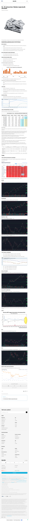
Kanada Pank (12, 482)
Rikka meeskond (17, 451)
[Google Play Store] (25, 460)
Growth (16, 425)
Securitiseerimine (17, 437)
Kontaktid (3, 453)
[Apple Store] (26, 460)
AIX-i (16, 478)
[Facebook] (14, 462)
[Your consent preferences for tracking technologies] (27, 519)
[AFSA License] (5, 496)
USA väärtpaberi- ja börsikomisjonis (22, 480)
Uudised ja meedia (4, 454)
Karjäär (16, 452)
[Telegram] (23, 462)
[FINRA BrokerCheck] (11, 496)
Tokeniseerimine (17, 438)
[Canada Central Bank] (10, 496)
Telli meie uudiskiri (6, 409)
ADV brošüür (16, 465)
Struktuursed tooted (4, 429)
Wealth (16, 426)
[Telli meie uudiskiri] (26, 412)
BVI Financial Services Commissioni (15, 479)
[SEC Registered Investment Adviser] (7, 496)
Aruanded (16, 457)
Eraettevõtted (3, 421)
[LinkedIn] (6, 462)
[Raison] (14, 1)
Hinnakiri (16, 420)
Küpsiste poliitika (4, 468)
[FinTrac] (8, 496)
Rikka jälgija (3, 426)
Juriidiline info (3, 465)
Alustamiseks (14, 472)
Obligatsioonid (3, 420)
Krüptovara (3, 423)
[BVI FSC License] (6, 496)
